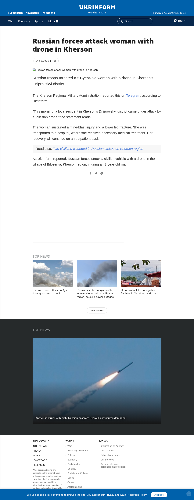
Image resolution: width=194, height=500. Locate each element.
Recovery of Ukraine (77, 450)
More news (97, 310)
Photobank (48, 12)
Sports (38, 21)
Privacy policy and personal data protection (113, 465)
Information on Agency (112, 446)
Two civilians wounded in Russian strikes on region (98, 149)
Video (36, 455)
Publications (41, 441)
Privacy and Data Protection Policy (126, 494)
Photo (37, 450)
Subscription (15, 12)
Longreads (40, 460)
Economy (24, 21)
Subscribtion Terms (110, 455)
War (11, 21)
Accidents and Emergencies (74, 488)
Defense (71, 468)
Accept (158, 494)
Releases (39, 465)
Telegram (133, 95)
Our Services (107, 459)
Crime (70, 482)
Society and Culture (77, 473)
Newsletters (32, 12)
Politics (71, 455)
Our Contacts (107, 450)
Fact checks (73, 464)
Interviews (40, 446)
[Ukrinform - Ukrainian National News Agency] (97, 7)
